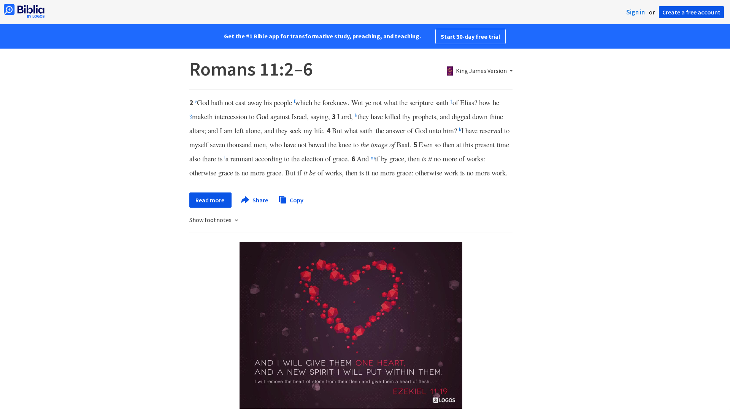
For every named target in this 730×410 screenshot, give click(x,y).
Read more (210, 200)
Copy (296, 199)
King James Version (481, 71)
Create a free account (691, 12)
